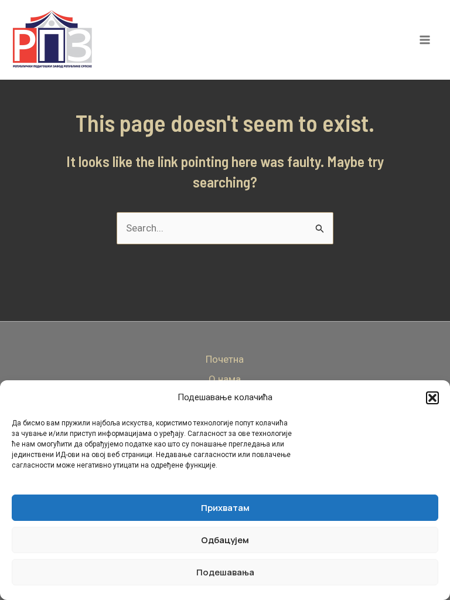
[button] (432, 398)
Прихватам (225, 508)
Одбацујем (225, 540)
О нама (225, 379)
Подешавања (225, 572)
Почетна (225, 359)
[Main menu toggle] (425, 39)
